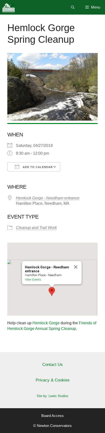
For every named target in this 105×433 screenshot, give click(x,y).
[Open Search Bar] (73, 7)
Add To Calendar (37, 167)
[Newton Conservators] (8, 7)
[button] (52, 291)
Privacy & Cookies (53, 380)
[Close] (76, 267)
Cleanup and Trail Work (36, 228)
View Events (33, 279)
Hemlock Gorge (46, 323)
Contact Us (52, 364)
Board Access (52, 416)
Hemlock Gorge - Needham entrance (47, 198)
